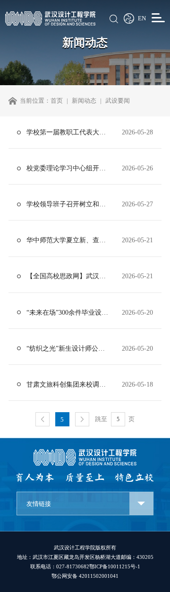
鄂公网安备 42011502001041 (85, 576)
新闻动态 (84, 100)
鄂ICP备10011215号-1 (114, 566)
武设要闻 (117, 100)
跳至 (101, 419)
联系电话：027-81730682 (59, 566)
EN (142, 18)
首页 (57, 100)
